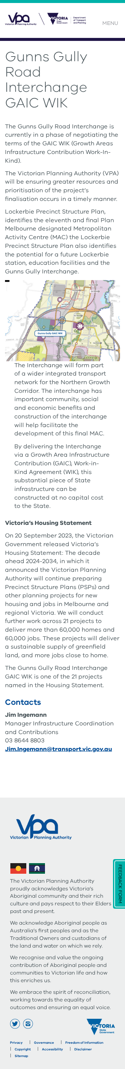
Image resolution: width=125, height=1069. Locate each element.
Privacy (16, 1042)
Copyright (23, 1049)
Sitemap (21, 1056)
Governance (44, 1042)
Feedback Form (120, 883)
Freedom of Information (84, 1042)
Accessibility (52, 1049)
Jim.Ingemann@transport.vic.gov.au (58, 749)
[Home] (46, 22)
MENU (110, 23)
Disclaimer (83, 1049)
